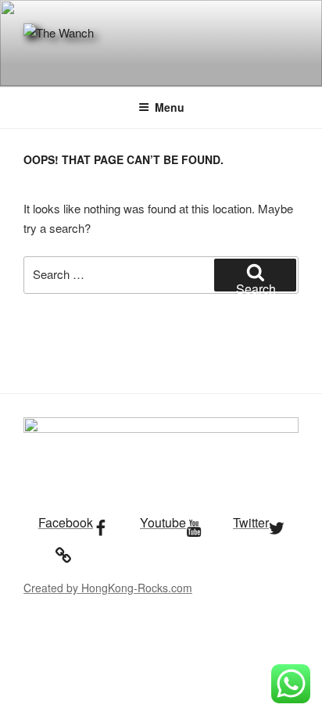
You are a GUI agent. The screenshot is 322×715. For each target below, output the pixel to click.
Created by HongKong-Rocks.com (107, 587)
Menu (169, 107)
